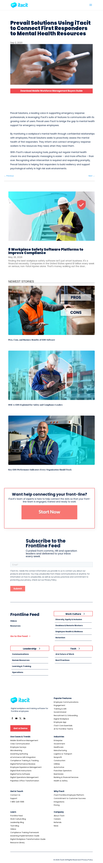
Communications (20, 654)
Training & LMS (60, 709)
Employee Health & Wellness (69, 631)
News (56, 826)
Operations (17, 672)
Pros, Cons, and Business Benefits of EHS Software (31, 340)
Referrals (57, 822)
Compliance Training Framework (24, 832)
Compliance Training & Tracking (24, 760)
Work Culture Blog (18, 819)
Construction (59, 760)
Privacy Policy (87, 860)
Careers (57, 819)
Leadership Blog (17, 822)
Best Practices (62, 660)
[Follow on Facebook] (12, 718)
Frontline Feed (16, 815)
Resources (15, 626)
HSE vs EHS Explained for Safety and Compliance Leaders (35, 405)
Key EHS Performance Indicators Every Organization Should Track (39, 469)
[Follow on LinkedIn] (24, 718)
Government (59, 743)
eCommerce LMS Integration (23, 757)
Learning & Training (21, 666)
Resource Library (17, 842)
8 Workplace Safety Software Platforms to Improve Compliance (45, 251)
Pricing (57, 805)
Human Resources (21, 660)
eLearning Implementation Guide (24, 835)
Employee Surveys (18, 747)
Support (13, 798)
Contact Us (15, 795)
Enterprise (58, 740)
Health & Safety (61, 780)
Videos (13, 621)
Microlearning (16, 750)
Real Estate (58, 774)
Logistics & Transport (63, 754)
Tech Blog (14, 826)
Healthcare (58, 747)
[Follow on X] (20, 718)
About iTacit (59, 815)
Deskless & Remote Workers (69, 625)
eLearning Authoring (19, 754)
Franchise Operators (63, 770)
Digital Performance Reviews (22, 764)
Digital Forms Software (20, 774)
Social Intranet (60, 712)
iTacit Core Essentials (63, 725)
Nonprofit (58, 757)
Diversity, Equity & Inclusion (69, 619)
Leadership (29, 648)
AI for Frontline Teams (63, 729)
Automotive (59, 767)
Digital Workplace (61, 719)
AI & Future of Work (65, 654)
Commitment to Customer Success (70, 798)
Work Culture (73, 614)
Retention (60, 637)
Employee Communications (66, 702)
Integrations (59, 802)
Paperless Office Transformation (24, 780)
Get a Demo (20, 728)
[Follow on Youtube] (16, 718)
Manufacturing (60, 750)
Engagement (59, 705)
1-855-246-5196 (17, 802)
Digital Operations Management (24, 777)
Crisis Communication (20, 743)
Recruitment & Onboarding (66, 715)
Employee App (60, 722)
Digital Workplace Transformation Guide (27, 839)
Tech (73, 648)
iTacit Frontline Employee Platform (69, 795)
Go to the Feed (19, 636)
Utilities (57, 764)
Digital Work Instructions (20, 770)
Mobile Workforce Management (24, 740)
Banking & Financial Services (66, 777)
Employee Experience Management (26, 767)
